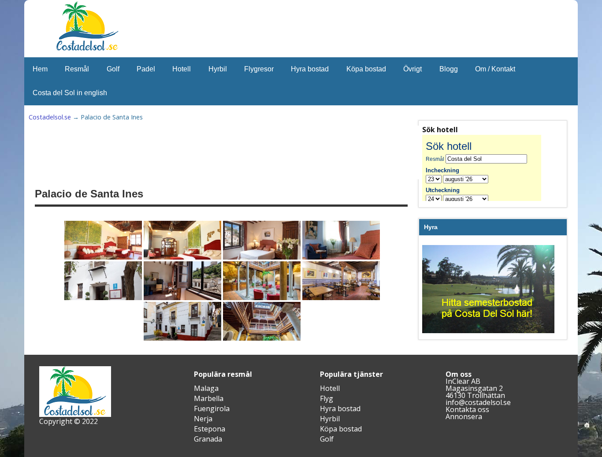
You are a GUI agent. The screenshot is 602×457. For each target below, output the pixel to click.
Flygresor (259, 69)
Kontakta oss (467, 409)
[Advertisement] (252, 152)
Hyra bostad (310, 69)
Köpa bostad (366, 69)
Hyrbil (217, 69)
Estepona (209, 429)
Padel (146, 69)
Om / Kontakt (495, 69)
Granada (208, 439)
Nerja (203, 419)
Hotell (181, 69)
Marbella (208, 398)
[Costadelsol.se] (87, 49)
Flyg (326, 398)
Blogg (448, 69)
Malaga (206, 388)
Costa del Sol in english (70, 93)
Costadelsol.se (50, 117)
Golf (113, 69)
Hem (40, 69)
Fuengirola (212, 408)
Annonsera (464, 416)
